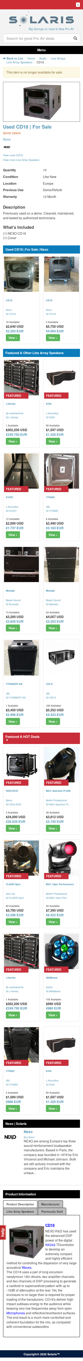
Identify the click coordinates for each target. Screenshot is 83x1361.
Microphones (15, 1313)
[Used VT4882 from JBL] (21, 1044)
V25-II (49, 684)
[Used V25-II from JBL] (61, 657)
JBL (48, 506)
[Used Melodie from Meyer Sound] (21, 564)
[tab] (20, 1204)
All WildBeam (53, 991)
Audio (43, 58)
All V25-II (51, 697)
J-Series (11, 404)
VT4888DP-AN (14, 684)
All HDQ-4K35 (13, 804)
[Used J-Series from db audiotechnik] (21, 377)
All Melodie (52, 604)
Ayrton (49, 987)
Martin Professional (56, 800)
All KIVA (50, 417)
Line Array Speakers (19, 62)
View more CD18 (13, 155)
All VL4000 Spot (15, 897)
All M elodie (12, 604)
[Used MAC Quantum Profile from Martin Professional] (61, 764)
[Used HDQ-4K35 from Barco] (21, 764)
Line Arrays (58, 58)
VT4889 (50, 497)
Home (31, 58)
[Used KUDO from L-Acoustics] (21, 471)
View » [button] (12, 338)
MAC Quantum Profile (58, 791)
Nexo (7, 139)
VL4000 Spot (13, 884)
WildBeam (52, 977)
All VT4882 (12, 1084)
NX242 (50, 1244)
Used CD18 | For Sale (27, 126)
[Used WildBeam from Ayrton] (61, 951)
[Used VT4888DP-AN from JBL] (21, 657)
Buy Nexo (29, 1137)
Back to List (14, 58)
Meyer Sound (13, 600)
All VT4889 (52, 510)
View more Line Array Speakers (21, 160)
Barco (9, 800)
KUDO (9, 497)
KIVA (49, 404)
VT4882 (10, 1071)
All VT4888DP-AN (16, 697)
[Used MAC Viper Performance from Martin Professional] (61, 858)
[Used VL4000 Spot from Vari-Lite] (21, 858)
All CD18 (11, 314)
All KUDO (11, 510)
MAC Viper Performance (60, 884)
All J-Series (12, 417)
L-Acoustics (52, 413)
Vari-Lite (10, 893)
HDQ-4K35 (12, 791)
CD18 (9, 300)
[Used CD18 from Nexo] (42, 119)
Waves (26, 1267)
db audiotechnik (14, 413)
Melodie (10, 590)
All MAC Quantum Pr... (58, 804)
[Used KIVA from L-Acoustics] (61, 377)
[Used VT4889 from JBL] (61, 471)
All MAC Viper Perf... (57, 897)
